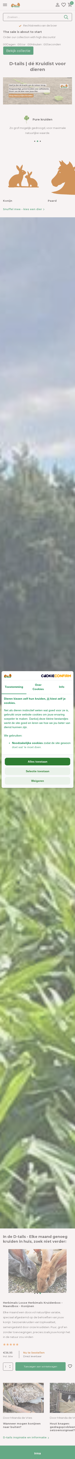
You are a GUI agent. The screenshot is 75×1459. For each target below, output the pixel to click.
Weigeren (37, 780)
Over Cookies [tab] (38, 687)
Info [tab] (61, 686)
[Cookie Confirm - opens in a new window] (56, 676)
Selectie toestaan (37, 771)
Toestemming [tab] (14, 686)
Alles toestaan (37, 761)
